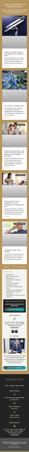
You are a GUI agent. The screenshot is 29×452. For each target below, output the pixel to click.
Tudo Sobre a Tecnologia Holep (14, 106)
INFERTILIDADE (10, 278)
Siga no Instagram (14, 406)
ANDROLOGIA (9, 274)
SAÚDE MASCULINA (11, 285)
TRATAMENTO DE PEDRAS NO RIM (15, 295)
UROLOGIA (9, 297)
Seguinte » (22, 267)
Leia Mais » (7, 65)
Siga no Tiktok (14, 415)
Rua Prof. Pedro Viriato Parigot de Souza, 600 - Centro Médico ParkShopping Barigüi (14, 323)
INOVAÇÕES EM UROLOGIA (13, 280)
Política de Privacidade (14, 447)
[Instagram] (12, 331)
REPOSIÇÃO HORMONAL (12, 283)
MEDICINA (9, 281)
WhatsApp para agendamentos (14, 397)
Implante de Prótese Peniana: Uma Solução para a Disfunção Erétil (14, 53)
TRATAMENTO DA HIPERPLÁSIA (14, 290)
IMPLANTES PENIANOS (12, 276)
